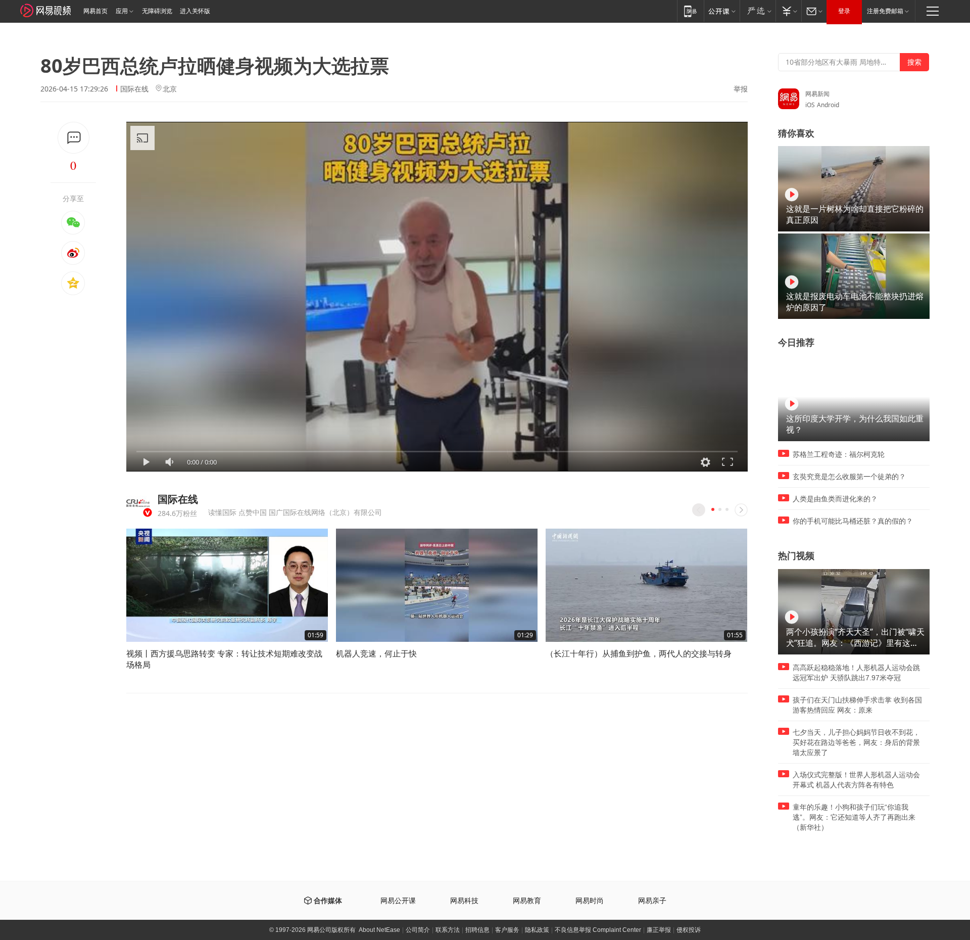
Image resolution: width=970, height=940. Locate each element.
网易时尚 (589, 901)
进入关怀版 (195, 11)
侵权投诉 (688, 929)
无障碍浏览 (157, 11)
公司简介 (418, 929)
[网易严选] (757, 11)
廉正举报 (659, 929)
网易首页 (95, 11)
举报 (741, 88)
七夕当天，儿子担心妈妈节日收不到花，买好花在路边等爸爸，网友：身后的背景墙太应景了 (856, 742)
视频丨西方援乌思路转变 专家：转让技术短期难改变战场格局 (224, 659)
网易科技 (464, 901)
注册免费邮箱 (885, 11)
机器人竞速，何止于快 (376, 653)
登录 (844, 11)
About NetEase (379, 929)
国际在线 (134, 88)
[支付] (788, 11)
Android (828, 105)
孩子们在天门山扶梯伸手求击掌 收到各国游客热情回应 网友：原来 (857, 705)
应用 (122, 11)
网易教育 (527, 901)
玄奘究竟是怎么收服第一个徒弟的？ (849, 477)
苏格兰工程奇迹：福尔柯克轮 (839, 454)
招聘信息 (477, 929)
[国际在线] (138, 503)
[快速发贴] (73, 137)
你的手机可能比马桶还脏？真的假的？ (853, 521)
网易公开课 (398, 901)
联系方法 (447, 929)
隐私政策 (537, 929)
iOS (810, 105)
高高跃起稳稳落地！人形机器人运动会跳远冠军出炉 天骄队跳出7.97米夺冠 (856, 673)
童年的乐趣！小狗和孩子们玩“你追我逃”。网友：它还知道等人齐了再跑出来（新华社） (854, 817)
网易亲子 (652, 901)
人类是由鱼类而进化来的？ (835, 499)
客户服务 (507, 929)
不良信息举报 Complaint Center (598, 929)
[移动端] (690, 11)
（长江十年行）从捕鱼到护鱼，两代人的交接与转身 (639, 653)
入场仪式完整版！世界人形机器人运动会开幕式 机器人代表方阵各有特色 (856, 780)
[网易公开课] (722, 11)
